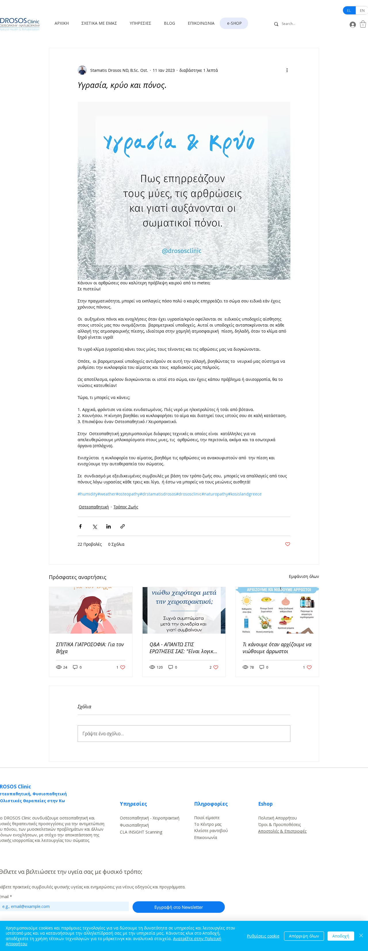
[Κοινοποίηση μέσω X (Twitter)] (94, 526)
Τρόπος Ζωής (126, 507)
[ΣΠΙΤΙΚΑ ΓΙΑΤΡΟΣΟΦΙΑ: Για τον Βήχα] (90, 610)
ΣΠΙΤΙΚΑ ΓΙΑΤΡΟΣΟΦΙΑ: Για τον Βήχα (90, 648)
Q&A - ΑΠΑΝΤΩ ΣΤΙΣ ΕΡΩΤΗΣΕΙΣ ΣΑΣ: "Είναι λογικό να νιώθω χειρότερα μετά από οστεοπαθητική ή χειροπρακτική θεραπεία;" (184, 648)
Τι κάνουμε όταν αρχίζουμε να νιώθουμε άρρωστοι (277, 648)
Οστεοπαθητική (94, 507)
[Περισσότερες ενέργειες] (286, 70)
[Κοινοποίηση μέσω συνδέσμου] (122, 526)
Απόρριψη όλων (304, 936)
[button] (101, 23)
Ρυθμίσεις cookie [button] (263, 936)
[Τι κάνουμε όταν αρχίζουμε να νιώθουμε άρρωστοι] (277, 610)
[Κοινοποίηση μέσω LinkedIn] (108, 526)
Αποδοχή (340, 936)
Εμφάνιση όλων (304, 576)
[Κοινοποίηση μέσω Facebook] (80, 526)
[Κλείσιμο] (361, 935)
